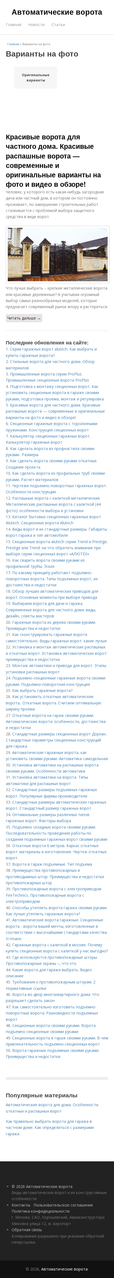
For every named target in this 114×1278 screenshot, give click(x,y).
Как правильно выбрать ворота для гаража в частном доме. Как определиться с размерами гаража (50, 1127)
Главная (13, 24)
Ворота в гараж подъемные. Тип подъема (52, 864)
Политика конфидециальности (40, 1211)
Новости (36, 24)
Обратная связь (27, 1229)
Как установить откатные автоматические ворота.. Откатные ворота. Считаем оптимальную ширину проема (53, 703)
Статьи (58, 24)
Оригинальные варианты (36, 78)
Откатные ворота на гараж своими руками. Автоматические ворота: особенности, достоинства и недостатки (56, 721)
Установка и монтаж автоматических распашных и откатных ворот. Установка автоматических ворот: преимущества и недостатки (56, 653)
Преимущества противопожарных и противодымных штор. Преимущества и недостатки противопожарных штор (55, 876)
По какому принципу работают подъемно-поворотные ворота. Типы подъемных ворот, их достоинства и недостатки (52, 579)
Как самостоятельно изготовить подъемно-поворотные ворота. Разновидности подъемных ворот (52, 1013)
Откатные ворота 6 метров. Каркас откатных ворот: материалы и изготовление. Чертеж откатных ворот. (56, 852)
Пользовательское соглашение (63, 1205)
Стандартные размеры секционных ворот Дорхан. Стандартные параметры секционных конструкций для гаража (56, 740)
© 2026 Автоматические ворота (42, 1186)
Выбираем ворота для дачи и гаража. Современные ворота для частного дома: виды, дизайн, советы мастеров (51, 609)
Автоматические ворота (57, 11)
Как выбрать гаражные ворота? (42, 690)
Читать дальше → (24, 318)
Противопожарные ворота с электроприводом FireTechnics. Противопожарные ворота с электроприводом (53, 895)
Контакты (21, 1205)
